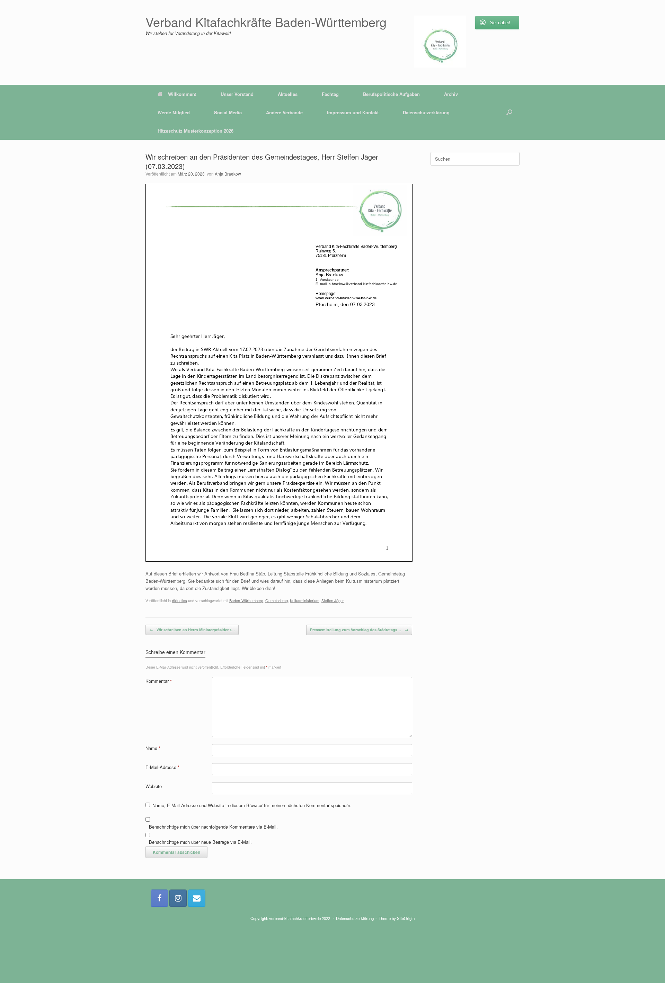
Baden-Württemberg (246, 600)
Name (152, 748)
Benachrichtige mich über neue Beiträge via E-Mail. (200, 842)
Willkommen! (182, 94)
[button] (509, 112)
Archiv (451, 94)
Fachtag (330, 94)
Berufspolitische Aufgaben (391, 94)
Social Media (228, 112)
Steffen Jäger (332, 600)
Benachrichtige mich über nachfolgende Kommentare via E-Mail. (213, 826)
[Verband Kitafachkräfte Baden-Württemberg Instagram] (178, 898)
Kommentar (158, 681)
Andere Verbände (284, 112)
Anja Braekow (228, 174)
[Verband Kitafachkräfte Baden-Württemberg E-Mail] (196, 898)
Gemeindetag (276, 600)
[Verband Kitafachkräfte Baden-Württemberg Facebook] (159, 898)
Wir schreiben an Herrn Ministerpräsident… (192, 629)
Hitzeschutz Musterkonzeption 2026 (195, 130)
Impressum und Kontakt (353, 112)
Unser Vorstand (237, 94)
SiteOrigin (406, 918)
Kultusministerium (304, 600)
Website (153, 786)
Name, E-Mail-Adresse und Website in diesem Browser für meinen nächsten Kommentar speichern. (252, 805)
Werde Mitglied (174, 112)
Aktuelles (288, 94)
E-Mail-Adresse (162, 767)
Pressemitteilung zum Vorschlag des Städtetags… (359, 629)
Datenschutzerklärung (426, 112)
